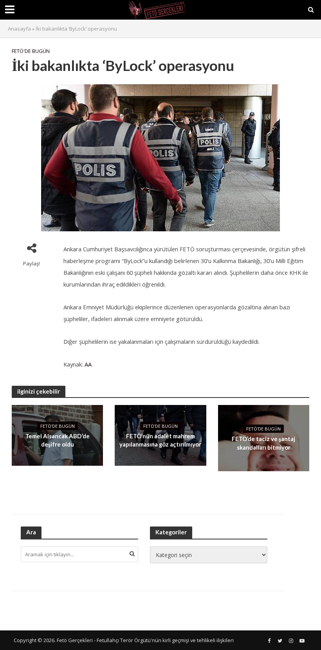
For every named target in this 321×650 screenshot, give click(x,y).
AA (88, 364)
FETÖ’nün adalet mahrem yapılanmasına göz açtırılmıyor (160, 440)
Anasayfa (19, 28)
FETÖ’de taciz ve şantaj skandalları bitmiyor (263, 442)
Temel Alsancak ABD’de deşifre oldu (57, 440)
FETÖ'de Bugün (31, 50)
